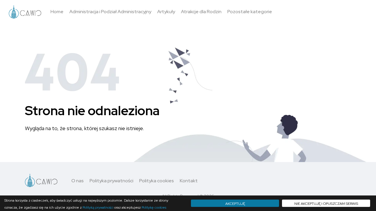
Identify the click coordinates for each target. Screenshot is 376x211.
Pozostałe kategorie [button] (249, 11)
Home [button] (57, 11)
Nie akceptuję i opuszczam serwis (326, 203)
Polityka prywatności (111, 181)
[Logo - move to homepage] (25, 11)
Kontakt (189, 181)
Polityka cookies (156, 181)
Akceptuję (235, 203)
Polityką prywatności (98, 207)
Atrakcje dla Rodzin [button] (201, 11)
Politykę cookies (154, 207)
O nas (77, 181)
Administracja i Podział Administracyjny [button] (110, 11)
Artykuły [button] (166, 11)
